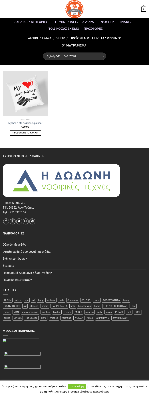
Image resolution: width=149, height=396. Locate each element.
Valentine (66, 318)
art (33, 300)
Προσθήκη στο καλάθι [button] (25, 132)
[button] (5, 9)
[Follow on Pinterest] (32, 221)
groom (45, 306)
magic (7, 312)
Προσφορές (93, 28)
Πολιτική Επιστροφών (17, 280)
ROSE (138, 312)
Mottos (57, 312)
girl (25, 306)
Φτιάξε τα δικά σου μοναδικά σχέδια (27, 251)
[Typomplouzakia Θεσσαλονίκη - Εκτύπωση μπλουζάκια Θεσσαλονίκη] (74, 9)
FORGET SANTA (111, 300)
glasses (34, 306)
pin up (109, 312)
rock (129, 312)
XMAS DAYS (102, 318)
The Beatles (31, 318)
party (99, 312)
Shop (60, 38)
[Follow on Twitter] (19, 221)
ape (27, 300)
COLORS (85, 300)
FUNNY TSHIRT (12, 306)
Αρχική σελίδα (39, 38)
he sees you (84, 306)
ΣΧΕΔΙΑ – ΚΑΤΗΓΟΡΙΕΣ (31, 22)
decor (97, 300)
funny (126, 300)
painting (89, 312)
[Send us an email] (26, 221)
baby (40, 300)
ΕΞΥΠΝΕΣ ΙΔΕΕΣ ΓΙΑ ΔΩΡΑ (74, 22)
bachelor (51, 300)
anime (18, 300)
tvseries (54, 318)
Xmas (90, 318)
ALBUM (7, 300)
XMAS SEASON (120, 318)
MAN (16, 312)
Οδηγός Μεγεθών (14, 244)
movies (67, 312)
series (7, 318)
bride (61, 300)
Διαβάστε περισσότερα (94, 391)
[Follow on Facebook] (6, 221)
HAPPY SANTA (59, 306)
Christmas (72, 300)
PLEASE (119, 312)
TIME (43, 318)
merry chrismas (30, 312)
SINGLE (18, 318)
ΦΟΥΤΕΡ (107, 22)
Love (133, 306)
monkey (46, 312)
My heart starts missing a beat (25, 123)
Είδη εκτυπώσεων (15, 258)
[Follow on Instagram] (13, 221)
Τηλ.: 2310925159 (14, 212)
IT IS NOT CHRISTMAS (115, 306)
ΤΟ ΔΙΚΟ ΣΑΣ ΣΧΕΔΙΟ (64, 28)
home (97, 306)
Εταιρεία (8, 265)
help (73, 306)
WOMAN (78, 318)
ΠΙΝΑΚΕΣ (125, 22)
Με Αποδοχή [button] (77, 386)
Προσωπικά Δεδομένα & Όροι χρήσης (27, 273)
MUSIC (78, 312)
